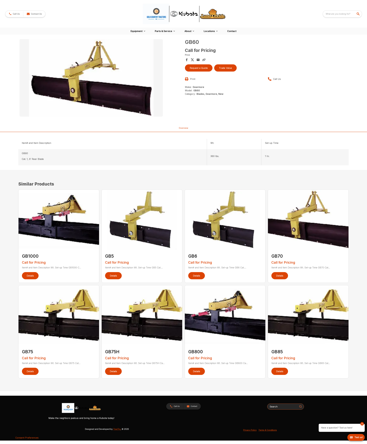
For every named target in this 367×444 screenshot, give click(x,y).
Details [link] (30, 275)
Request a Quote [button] (199, 68)
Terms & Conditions (267, 430)
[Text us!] (356, 437)
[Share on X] (192, 60)
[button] (14, 13)
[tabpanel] (100, 78)
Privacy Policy (250, 430)
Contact (231, 31)
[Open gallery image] (91, 78)
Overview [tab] (183, 128)
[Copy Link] (204, 60)
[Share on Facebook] (186, 60)
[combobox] (342, 13)
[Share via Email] (198, 60)
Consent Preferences (27, 437)
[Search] (300, 406)
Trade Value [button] (225, 68)
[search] (358, 14)
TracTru (117, 429)
